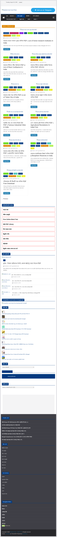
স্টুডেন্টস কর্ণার (22, 19)
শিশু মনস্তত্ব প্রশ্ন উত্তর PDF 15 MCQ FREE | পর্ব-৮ (12, 439)
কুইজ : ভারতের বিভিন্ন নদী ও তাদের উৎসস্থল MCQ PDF (22, 280)
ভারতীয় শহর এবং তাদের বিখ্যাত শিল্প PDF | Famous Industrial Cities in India (14, 125)
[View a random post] (53, 17)
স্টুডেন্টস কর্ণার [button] (6, 234)
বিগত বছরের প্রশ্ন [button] (7, 229)
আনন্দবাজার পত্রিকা (5, 479)
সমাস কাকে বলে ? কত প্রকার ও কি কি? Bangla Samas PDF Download (15, 334)
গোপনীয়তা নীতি (4, 511)
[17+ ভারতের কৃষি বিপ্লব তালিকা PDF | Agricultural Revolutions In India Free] (42, 112)
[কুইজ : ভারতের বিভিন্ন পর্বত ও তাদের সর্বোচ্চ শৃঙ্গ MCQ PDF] (6, 287)
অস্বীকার (3, 514)
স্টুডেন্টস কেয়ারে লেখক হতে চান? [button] (10, 248)
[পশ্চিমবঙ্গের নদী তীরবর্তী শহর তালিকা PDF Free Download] (15, 170)
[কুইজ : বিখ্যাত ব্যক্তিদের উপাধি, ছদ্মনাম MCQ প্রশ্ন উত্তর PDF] (28, 257)
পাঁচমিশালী (27, 16)
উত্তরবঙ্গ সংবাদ (4, 493)
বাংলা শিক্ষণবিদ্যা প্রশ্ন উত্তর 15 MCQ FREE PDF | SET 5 (13, 433)
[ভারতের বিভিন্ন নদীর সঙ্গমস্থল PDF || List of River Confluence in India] (15, 54)
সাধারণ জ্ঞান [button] (5, 209)
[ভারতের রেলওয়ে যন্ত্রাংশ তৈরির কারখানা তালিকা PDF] (42, 84)
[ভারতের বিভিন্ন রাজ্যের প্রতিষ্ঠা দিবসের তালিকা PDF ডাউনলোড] (42, 54)
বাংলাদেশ (35, 19)
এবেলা (3, 490)
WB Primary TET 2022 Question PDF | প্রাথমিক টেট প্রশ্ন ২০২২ (15, 422)
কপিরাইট (3, 517)
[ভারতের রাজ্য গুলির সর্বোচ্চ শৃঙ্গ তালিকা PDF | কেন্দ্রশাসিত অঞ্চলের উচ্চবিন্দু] (15, 140)
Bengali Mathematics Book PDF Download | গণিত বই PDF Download (16, 329)
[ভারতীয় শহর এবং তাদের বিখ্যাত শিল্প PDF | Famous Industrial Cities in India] (15, 112)
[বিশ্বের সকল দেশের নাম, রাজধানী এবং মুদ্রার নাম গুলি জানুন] (3, 336)
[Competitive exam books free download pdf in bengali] (3, 316)
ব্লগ (7, 16)
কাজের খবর (4, 465)
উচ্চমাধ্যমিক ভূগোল (43, 143)
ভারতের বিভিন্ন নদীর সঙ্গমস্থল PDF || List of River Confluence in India (14, 67)
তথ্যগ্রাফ (15, 87)
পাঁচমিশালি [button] (5, 243)
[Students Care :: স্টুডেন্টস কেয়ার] (3, 17)
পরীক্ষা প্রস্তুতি (19, 16)
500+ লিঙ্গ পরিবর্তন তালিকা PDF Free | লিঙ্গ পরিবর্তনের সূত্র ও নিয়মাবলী (14, 323)
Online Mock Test (11, 19)
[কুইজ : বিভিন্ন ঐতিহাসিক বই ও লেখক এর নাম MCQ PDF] (6, 275)
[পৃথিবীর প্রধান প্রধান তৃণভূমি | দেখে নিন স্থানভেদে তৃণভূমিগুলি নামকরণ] (3, 356)
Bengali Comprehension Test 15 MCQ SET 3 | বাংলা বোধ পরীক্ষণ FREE (17, 436)
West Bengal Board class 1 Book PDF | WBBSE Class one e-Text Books (17, 344)
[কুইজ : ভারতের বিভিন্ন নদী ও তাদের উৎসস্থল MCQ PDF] (6, 282)
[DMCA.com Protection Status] (6, 525)
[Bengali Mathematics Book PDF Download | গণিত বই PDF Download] (3, 326)
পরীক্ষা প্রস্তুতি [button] (6, 214)
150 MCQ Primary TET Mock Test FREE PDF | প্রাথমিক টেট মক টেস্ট (16, 428)
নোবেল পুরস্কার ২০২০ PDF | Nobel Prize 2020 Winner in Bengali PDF (26, 292)
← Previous (5, 198)
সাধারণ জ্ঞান (12, 16)
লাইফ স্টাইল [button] (6, 239)
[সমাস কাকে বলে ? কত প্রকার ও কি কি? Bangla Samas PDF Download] (3, 331)
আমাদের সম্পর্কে (4, 505)
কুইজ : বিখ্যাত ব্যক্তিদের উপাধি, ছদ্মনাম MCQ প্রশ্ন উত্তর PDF (22, 263)
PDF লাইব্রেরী (4, 459)
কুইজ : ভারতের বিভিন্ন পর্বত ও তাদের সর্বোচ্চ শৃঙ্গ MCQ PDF (22, 286)
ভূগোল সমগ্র (13, 35)
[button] (14, 16)
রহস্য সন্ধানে (4, 462)
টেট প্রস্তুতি (49, 143)
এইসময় (3, 488)
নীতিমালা (3, 508)
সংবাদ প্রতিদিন (4, 482)
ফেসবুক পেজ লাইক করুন (7, 371)
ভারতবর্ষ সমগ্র (21, 57)
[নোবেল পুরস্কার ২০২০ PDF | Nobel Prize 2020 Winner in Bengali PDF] (6, 294)
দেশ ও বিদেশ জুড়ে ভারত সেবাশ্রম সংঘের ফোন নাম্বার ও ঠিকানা (12, 349)
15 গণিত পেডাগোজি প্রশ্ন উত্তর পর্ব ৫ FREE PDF (11, 425)
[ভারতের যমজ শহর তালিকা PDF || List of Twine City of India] (15, 84)
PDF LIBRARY (36, 16)
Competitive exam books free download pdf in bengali (14, 318)
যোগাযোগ (3, 520)
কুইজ (4, 260)
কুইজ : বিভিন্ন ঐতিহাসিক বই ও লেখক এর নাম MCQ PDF (21, 274)
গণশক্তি (3, 485)
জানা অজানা (4, 467)
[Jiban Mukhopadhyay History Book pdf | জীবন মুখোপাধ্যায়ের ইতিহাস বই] (3, 311)
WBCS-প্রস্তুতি (6, 57)
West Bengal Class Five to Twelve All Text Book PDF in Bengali (15, 354)
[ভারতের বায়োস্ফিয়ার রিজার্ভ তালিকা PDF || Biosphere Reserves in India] (42, 140)
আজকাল (3, 476)
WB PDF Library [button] (8, 224)
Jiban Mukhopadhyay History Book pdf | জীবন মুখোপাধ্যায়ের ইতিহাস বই (16, 313)
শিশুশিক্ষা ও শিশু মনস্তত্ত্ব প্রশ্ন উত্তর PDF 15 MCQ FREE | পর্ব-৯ (14, 430)
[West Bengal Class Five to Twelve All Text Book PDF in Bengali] (3, 351)
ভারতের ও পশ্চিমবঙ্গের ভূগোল (7, 35)
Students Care (16, 38)
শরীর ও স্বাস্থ (4, 453)
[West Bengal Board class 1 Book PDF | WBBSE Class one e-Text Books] (3, 341)
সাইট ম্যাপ (3, 523)
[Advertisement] (28, 404)
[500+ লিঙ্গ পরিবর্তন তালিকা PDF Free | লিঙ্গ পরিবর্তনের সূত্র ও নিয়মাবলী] (3, 321)
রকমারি (29, 19)
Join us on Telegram (43, 10)
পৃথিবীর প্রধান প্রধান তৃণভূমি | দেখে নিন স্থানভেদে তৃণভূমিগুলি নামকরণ (13, 359)
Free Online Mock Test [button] (10, 219)
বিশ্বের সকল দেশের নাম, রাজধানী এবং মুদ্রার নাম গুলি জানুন (11, 339)
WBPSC (11, 57)
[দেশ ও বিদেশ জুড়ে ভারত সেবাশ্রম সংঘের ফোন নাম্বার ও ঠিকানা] (3, 346)
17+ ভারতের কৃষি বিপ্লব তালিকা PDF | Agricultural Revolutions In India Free (42, 125)
